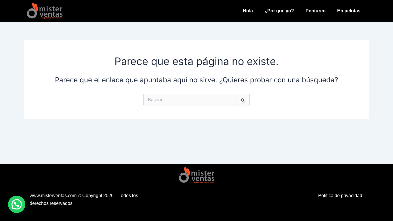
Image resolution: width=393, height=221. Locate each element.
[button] (16, 204)
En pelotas (348, 10)
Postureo (316, 10)
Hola (248, 10)
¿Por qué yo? (279, 10)
